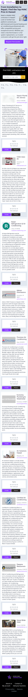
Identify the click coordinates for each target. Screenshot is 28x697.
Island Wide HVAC (21, 621)
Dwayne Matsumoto (21, 565)
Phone (16, 149)
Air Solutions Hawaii (21, 452)
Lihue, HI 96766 (21, 100)
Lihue (9, 85)
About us (9, 684)
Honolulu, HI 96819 (22, 402)
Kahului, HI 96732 (22, 503)
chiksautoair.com (21, 165)
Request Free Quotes (13, 42)
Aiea (26, 85)
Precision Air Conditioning (22, 338)
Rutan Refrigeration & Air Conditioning (18, 224)
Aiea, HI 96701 (21, 342)
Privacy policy (9, 689)
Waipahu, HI (20, 456)
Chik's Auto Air (21, 158)
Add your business (19, 686)
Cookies (14, 691)
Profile (6, 149)
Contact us (18, 684)
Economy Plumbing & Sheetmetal (21, 397)
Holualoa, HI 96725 (22, 569)
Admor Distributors (21, 291)
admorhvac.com (21, 299)
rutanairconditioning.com (18, 230)
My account (6, 686)
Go (23, 77)
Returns (20, 689)
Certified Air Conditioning (22, 499)
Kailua (14, 85)
